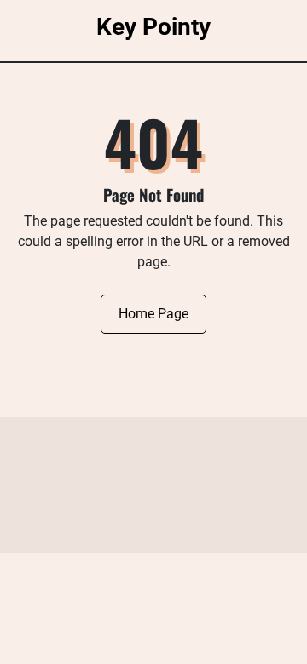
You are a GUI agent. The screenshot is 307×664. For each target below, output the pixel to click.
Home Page (153, 314)
